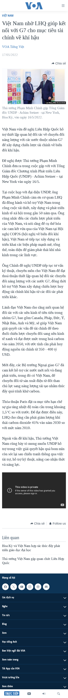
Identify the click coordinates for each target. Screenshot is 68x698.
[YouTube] (29, 693)
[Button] (59, 63)
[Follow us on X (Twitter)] (13, 586)
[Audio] (44, 693)
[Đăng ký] (46, 586)
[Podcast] (38, 586)
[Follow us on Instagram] (30, 586)
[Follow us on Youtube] (21, 586)
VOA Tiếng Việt (13, 47)
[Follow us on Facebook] (5, 586)
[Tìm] (58, 693)
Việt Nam (7, 15)
